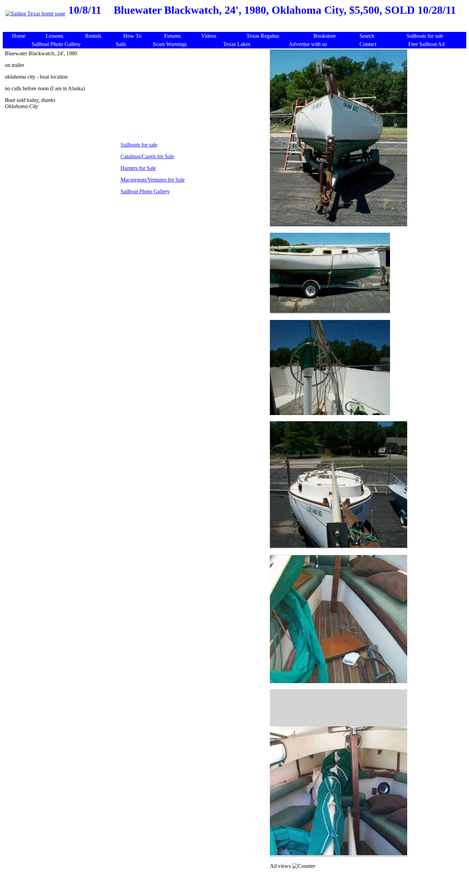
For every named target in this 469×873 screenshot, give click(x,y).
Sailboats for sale (139, 145)
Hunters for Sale (138, 168)
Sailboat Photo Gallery (145, 191)
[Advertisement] (236, 28)
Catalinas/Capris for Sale (147, 156)
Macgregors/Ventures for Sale (153, 180)
